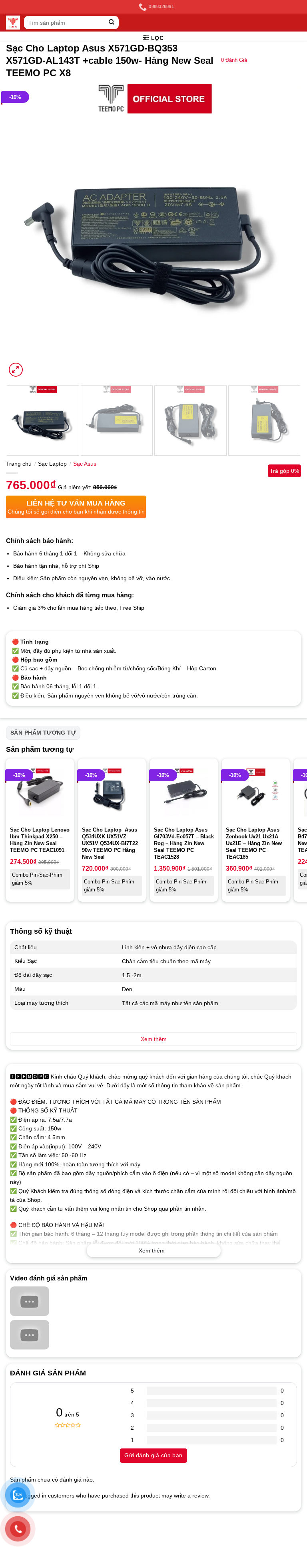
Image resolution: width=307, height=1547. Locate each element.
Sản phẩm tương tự (43, 732)
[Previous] (22, 231)
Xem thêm (152, 1250)
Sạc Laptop (52, 463)
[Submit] (112, 22)
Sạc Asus (84, 463)
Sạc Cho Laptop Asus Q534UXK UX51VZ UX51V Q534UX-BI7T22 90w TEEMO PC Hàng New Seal (110, 843)
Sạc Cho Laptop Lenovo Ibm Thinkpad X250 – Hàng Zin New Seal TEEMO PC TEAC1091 (40, 840)
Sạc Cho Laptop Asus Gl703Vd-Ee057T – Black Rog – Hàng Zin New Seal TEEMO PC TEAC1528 (184, 843)
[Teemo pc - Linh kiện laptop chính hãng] (13, 23)
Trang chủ (19, 463)
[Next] (285, 231)
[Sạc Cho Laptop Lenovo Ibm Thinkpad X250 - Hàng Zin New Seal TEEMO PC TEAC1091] (40, 792)
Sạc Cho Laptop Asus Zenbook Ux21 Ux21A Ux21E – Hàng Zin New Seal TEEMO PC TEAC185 (254, 843)
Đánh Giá (234, 60)
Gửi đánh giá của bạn (153, 1455)
